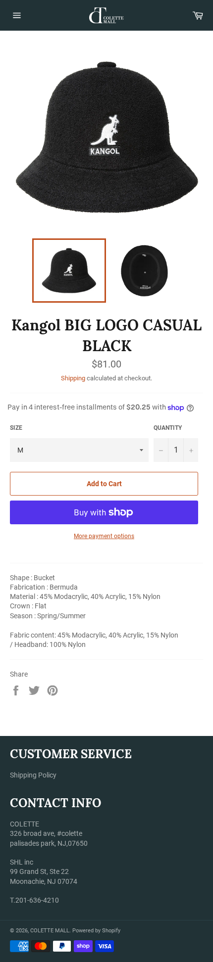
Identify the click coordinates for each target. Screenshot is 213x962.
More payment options (104, 536)
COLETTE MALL (49, 930)
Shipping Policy (33, 775)
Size (16, 427)
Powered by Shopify (96, 930)
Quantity (168, 427)
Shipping (73, 378)
